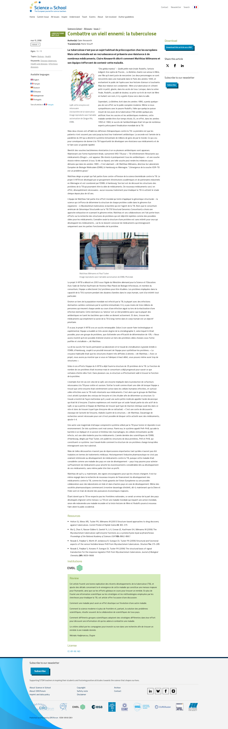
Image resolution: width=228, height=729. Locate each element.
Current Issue (43, 16)
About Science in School (40, 687)
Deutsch (36, 87)
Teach (84, 16)
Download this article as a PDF (179, 47)
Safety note (82, 691)
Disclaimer (81, 694)
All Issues (55, 16)
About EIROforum (38, 691)
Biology (40, 56)
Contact (164, 7)
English (36, 79)
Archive (117, 687)
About (100, 16)
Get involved (110, 16)
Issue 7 (97, 28)
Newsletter (176, 7)
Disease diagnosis (49, 60)
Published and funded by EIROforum (44, 717)
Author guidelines (126, 16)
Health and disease (39, 63)
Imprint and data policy (40, 694)
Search (187, 7)
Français (36, 83)
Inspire (64, 16)
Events (92, 16)
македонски (38, 95)
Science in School (75, 28)
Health (48, 56)
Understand (74, 16)
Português (37, 99)
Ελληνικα (37, 91)
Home (32, 16)
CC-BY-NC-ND (74, 651)
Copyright (81, 687)
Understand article (58, 34)
